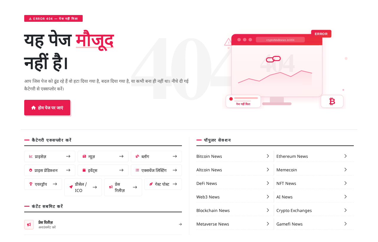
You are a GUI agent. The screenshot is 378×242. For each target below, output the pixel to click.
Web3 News (208, 197)
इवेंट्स (92, 170)
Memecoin (286, 170)
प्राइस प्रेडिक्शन (46, 170)
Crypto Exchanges (294, 210)
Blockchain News (213, 210)
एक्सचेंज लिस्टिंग (154, 170)
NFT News (286, 183)
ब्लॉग (145, 156)
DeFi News (206, 183)
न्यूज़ (91, 156)
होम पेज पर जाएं (50, 107)
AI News (284, 197)
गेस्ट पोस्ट (162, 184)
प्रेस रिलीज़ (120, 187)
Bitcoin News (209, 156)
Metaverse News (212, 224)
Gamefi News (289, 224)
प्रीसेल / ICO (81, 187)
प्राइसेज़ (40, 156)
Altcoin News (209, 170)
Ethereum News (292, 156)
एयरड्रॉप (41, 184)
